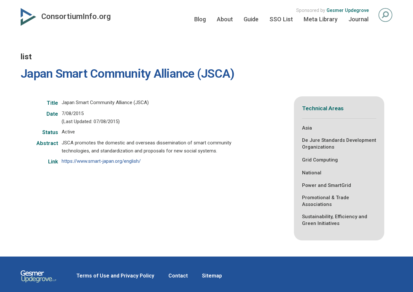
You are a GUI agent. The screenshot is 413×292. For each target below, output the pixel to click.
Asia (307, 128)
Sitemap (212, 276)
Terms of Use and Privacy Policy (115, 276)
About (225, 19)
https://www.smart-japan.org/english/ (101, 161)
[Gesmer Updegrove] (38, 283)
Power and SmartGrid (326, 185)
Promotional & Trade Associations (325, 201)
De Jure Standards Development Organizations (339, 143)
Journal (358, 19)
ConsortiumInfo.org (76, 16)
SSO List (281, 19)
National (311, 173)
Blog (200, 19)
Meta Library (320, 19)
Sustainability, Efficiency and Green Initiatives (334, 220)
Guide (251, 19)
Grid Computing (320, 160)
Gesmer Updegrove (348, 10)
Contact (178, 276)
